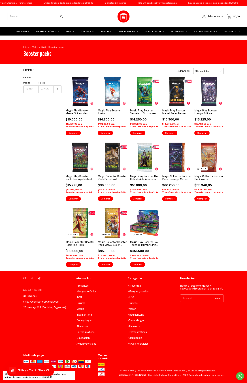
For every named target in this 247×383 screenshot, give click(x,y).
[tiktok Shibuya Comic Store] (39, 278)
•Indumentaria (126, 31)
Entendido (47, 377)
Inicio (26, 47)
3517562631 (30, 295)
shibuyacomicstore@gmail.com (41, 301)
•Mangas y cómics (46, 31)
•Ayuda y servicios (86, 343)
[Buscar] (61, 16)
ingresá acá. (179, 370)
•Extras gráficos (204, 31)
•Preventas (22, 31)
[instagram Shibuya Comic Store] (24, 278)
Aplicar (57, 89)
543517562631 (32, 290)
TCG (34, 47)
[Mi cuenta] (204, 16)
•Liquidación (231, 31)
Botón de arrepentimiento (201, 370)
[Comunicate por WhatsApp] (240, 376)
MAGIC (42, 47)
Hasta (42, 83)
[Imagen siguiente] (154, 89)
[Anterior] (9, 31)
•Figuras (86, 31)
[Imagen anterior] (135, 89)
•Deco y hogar (153, 31)
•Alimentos (177, 31)
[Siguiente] (239, 31)
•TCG (68, 31)
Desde (26, 83)
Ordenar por (183, 71)
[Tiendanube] (133, 376)
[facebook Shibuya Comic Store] (32, 278)
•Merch (105, 31)
